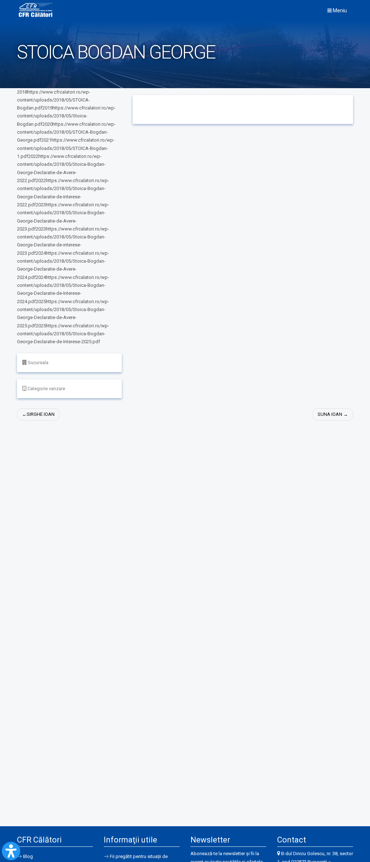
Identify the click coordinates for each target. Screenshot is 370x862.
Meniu (339, 10)
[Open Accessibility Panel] (11, 851)
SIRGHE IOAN (41, 414)
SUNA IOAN (330, 414)
